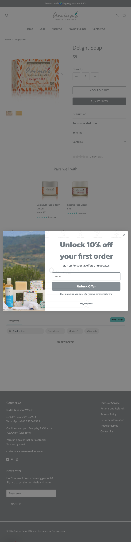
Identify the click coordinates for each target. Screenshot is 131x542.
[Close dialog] (124, 235)
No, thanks (86, 303)
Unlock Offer (86, 286)
